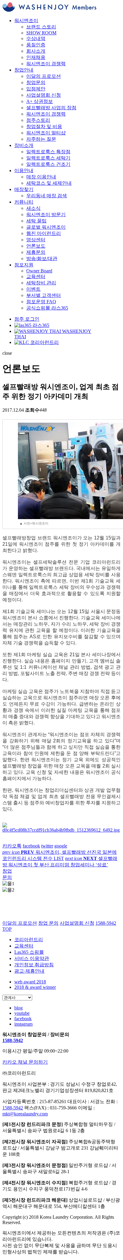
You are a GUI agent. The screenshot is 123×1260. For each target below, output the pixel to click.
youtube (22, 1013)
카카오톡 (11, 845)
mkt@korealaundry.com (25, 1113)
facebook (31, 845)
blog (18, 1007)
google (60, 845)
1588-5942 (12, 1040)
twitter (47, 845)
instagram (23, 1024)
